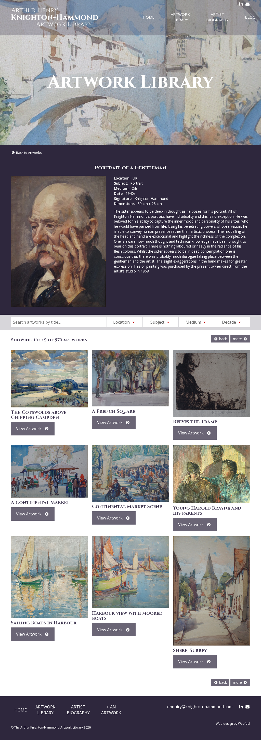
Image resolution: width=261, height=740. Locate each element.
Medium (194, 322)
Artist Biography (217, 17)
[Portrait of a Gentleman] (58, 241)
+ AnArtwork (111, 709)
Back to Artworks (28, 152)
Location (122, 322)
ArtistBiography (78, 709)
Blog (250, 17)
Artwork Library (180, 17)
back (222, 338)
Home (148, 17)
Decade (229, 322)
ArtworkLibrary (45, 709)
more (238, 338)
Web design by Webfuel (233, 723)
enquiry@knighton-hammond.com (199, 706)
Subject (157, 322)
